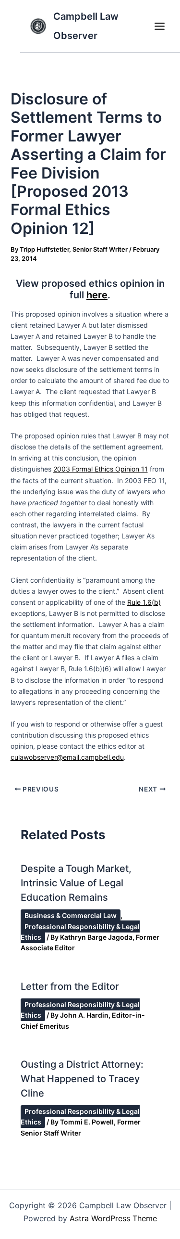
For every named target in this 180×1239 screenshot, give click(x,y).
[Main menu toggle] (159, 26)
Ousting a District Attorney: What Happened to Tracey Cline (82, 1079)
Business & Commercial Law (70, 915)
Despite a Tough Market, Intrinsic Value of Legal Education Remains (76, 883)
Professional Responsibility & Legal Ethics (80, 931)
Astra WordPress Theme (113, 1218)
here (97, 295)
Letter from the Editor (70, 986)
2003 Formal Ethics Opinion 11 (100, 469)
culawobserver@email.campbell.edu (67, 757)
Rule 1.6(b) (144, 602)
